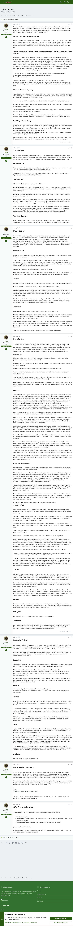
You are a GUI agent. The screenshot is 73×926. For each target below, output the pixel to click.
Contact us (40, 901)
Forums (39, 891)
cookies (17, 917)
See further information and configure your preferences (21, 922)
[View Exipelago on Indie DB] (4, 900)
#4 (71, 336)
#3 (71, 228)
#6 (71, 764)
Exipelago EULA (41, 894)
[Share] (69, 24)
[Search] (68, 2)
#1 (71, 24)
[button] (3, 2)
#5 (71, 637)
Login (2, 909)
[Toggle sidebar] (71, 2)
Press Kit (39, 897)
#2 (71, 148)
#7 (71, 804)
